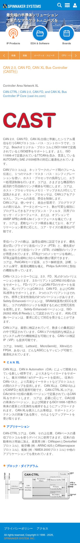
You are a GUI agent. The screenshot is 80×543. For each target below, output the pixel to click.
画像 (25, 55)
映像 (13, 55)
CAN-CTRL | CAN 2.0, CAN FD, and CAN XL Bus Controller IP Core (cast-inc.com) (35, 94)
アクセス (42, 528)
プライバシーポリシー (18, 528)
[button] (75, 5)
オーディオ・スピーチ (44, 55)
